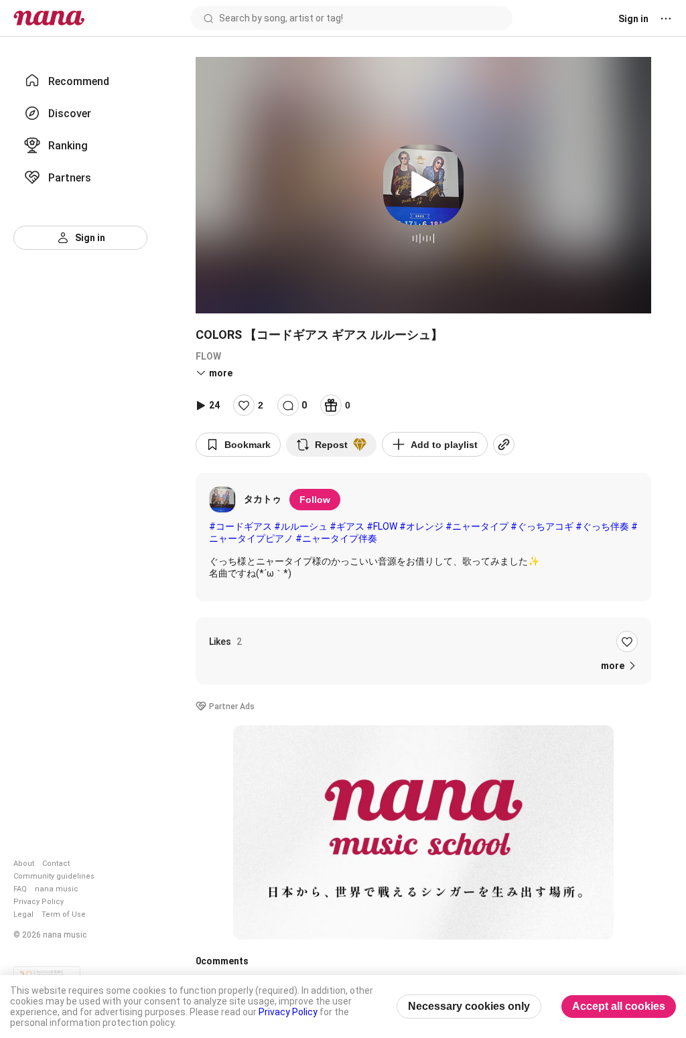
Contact (56, 863)
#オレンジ (421, 526)
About (23, 863)
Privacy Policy (38, 901)
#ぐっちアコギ (541, 526)
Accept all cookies (618, 1006)
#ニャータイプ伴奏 (336, 538)
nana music (56, 889)
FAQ (20, 889)
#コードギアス (240, 526)
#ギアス (347, 526)
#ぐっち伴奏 (602, 526)
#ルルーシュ (301, 526)
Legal (23, 914)
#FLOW (381, 526)
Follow (314, 499)
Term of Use (64, 914)
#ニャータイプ (476, 526)
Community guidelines (53, 876)
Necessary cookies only (469, 1006)
